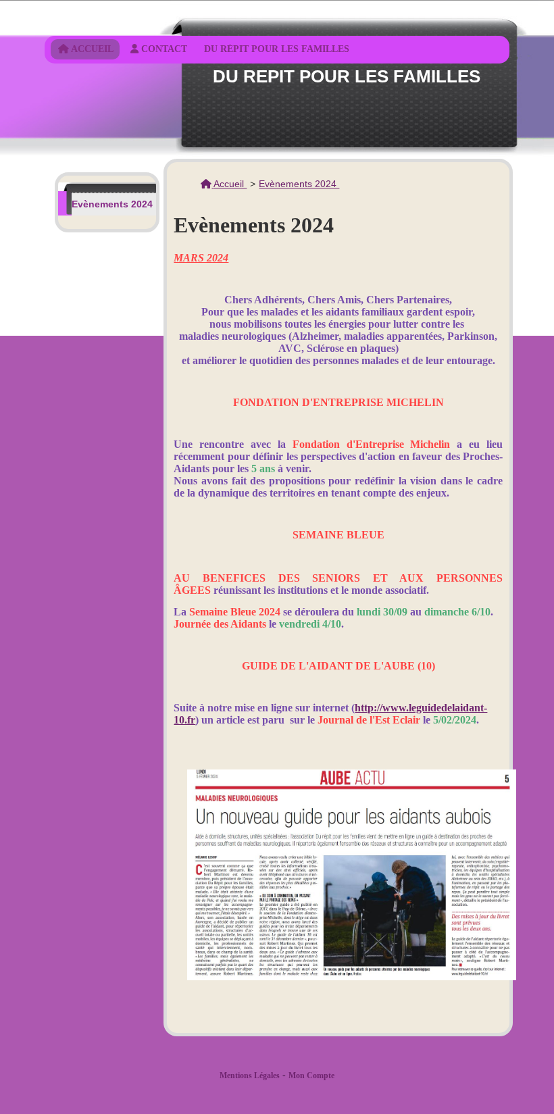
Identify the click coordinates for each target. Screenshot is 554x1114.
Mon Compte (311, 1075)
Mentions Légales (250, 1075)
